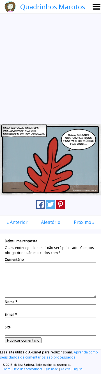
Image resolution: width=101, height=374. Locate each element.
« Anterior (16, 222)
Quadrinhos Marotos (52, 6)
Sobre (6, 369)
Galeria (65, 369)
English (77, 369)
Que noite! (51, 369)
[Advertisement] (50, 68)
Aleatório (50, 222)
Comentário (14, 259)
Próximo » (84, 222)
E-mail (11, 314)
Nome (11, 301)
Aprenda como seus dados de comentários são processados (49, 355)
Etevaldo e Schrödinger (27, 369)
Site (8, 327)
